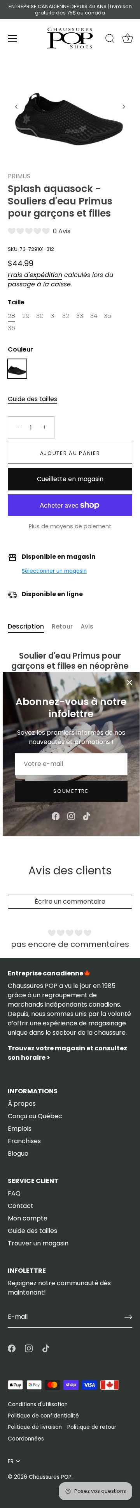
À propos (22, 1103)
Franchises (24, 1141)
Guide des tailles (32, 398)
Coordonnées (26, 1438)
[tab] (30, 626)
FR (11, 1461)
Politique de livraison (35, 1427)
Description (26, 626)
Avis (86, 626)
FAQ (14, 1193)
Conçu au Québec (35, 1116)
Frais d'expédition (35, 274)
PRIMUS (19, 176)
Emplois (20, 1128)
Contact (20, 1205)
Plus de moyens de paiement (70, 526)
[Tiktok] (87, 815)
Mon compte (27, 1218)
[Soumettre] (128, 1317)
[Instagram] (71, 815)
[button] (16, 106)
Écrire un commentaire (70, 901)
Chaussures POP (50, 1477)
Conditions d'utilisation (38, 1404)
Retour (62, 626)
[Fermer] (129, 682)
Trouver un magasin (38, 1243)
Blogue (18, 1153)
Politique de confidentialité (43, 1415)
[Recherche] (110, 39)
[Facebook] (56, 815)
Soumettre (70, 791)
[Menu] (12, 38)
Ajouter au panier (70, 453)
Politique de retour (91, 1427)
